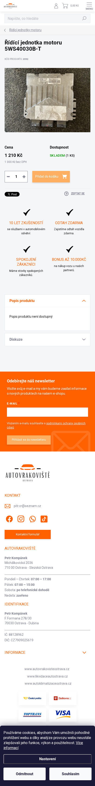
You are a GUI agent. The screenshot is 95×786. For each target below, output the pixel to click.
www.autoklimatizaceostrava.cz (48, 683)
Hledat (84, 18)
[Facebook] (9, 518)
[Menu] (89, 6)
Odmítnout (24, 774)
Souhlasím (70, 774)
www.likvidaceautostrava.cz (47, 676)
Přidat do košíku (46, 176)
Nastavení (47, 759)
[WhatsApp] (32, 518)
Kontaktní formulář (27, 534)
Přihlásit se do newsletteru (29, 439)
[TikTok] (43, 518)
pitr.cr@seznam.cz (27, 506)
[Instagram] (20, 518)
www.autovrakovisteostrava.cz (46, 669)
